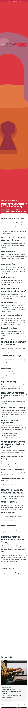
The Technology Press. (18, 574)
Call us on (14, 1)
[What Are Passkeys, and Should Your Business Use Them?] (14, 672)
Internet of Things (9, 222)
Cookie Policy (16, 705)
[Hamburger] (3, 45)
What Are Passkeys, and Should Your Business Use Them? (11, 691)
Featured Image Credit (8, 568)
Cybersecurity (5, 200)
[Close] (24, 704)
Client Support (22, 44)
